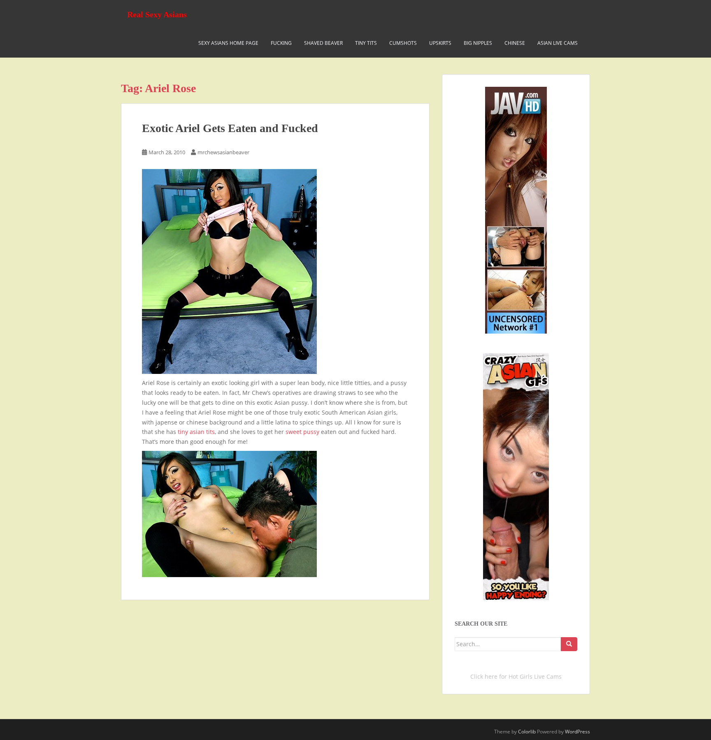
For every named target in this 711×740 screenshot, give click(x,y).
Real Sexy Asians (157, 14)
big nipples (478, 42)
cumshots (403, 42)
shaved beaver (323, 42)
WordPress (577, 731)
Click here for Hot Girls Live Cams (516, 676)
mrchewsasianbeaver (223, 152)
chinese (514, 42)
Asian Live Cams (557, 42)
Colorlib (527, 731)
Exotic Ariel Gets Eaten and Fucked (230, 128)
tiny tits (366, 42)
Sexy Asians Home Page (228, 42)
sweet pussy (303, 432)
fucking (281, 42)
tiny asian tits (195, 432)
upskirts (440, 42)
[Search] (569, 644)
